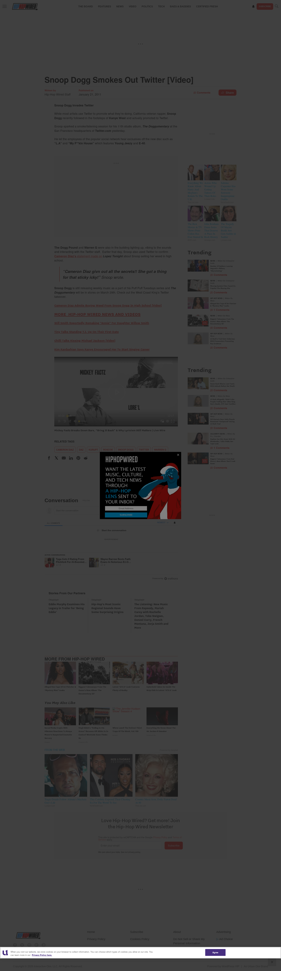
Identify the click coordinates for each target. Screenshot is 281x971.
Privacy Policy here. (42, 955)
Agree (215, 952)
